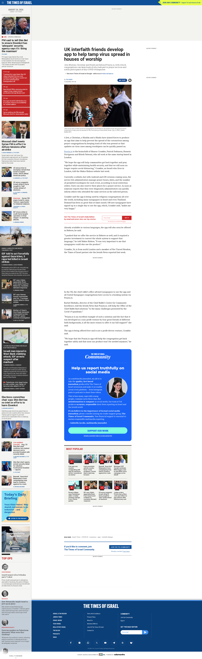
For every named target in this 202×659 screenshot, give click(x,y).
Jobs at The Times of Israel (95, 627)
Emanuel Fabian (19, 222)
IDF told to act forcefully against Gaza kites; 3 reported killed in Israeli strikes (15, 257)
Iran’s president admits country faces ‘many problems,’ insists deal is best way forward (90, 471)
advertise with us (92, 624)
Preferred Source (107, 73)
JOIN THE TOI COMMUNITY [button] (120, 547)
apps (99, 537)
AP (15, 320)
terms (124, 221)
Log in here (126, 551)
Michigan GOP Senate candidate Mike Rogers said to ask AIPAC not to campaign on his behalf (120, 471)
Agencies (17, 178)
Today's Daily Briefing (15, 496)
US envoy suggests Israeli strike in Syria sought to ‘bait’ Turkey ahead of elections (105, 496)
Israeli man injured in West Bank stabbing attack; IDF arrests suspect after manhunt (14, 356)
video (55, 637)
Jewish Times (76, 537)
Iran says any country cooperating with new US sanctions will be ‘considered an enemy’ (75, 471)
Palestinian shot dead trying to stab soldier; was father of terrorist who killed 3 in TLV (15, 384)
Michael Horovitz (8, 408)
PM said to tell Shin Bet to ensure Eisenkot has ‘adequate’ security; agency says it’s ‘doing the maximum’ (15, 46)
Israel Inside (57, 620)
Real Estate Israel (59, 627)
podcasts (56, 634)
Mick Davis (5, 598)
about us (90, 620)
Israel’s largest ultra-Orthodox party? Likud (14, 576)
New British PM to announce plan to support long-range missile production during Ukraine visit (15, 91)
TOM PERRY (16, 206)
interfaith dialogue (107, 537)
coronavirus (92, 537)
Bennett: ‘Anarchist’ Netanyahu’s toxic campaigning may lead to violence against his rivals (105, 470)
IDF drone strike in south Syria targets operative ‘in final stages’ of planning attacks (20, 216)
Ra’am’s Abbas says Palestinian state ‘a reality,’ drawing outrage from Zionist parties (74, 497)
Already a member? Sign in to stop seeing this (98, 436)
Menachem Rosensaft (8, 627)
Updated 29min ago (14, 37)
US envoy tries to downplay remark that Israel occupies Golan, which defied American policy (21, 172)
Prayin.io (68, 151)
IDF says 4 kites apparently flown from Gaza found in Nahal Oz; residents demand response (90, 497)
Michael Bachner (20, 456)
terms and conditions (93, 613)
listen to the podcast (19, 518)
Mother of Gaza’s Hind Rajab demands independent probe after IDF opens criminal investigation (21, 314)
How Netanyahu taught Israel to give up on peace (15, 602)
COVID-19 (85, 537)
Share (123, 80)
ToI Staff (69, 79)
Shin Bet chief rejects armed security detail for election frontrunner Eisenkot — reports (21, 466)
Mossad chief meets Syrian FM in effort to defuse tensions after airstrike (14, 145)
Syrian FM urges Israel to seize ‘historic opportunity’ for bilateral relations (21, 201)
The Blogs (56, 630)
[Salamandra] (119, 654)
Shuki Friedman (6, 572)
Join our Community (171, 2)
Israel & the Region (60, 613)
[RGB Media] (102, 654)
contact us (90, 630)
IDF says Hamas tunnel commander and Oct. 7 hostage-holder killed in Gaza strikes (21, 298)
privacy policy (91, 617)
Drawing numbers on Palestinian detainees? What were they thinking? (15, 632)
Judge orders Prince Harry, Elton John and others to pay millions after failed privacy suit (120, 496)
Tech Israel (57, 624)
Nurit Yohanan (20, 388)
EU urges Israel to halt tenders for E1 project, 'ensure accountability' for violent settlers (15, 102)
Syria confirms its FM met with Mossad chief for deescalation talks (15, 113)
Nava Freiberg (7, 152)
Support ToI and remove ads (190, 2)
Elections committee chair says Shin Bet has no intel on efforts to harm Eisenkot (14, 401)
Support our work (97, 430)
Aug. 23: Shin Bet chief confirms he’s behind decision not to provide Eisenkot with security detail (21, 449)
